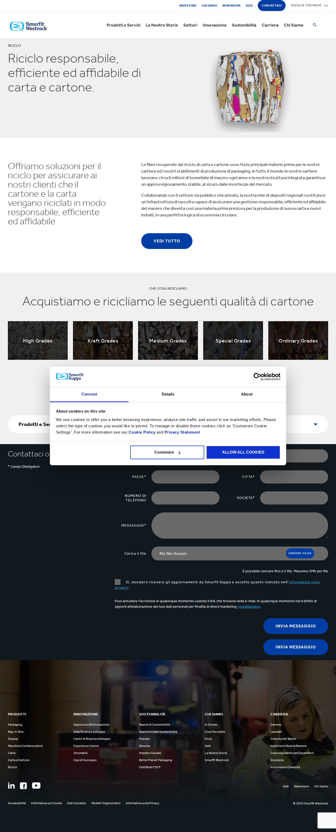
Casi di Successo (85, 760)
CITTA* (248, 477)
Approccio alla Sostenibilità (158, 732)
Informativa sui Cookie (46, 803)
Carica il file (135, 553)
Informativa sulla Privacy (142, 803)
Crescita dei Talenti (283, 739)
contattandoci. (249, 606)
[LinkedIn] (11, 785)
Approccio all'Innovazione (91, 724)
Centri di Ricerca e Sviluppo (92, 739)
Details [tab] (168, 394)
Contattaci (271, 5)
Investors (188, 5)
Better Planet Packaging (155, 760)
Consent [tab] (89, 394)
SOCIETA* (246, 498)
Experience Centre (86, 746)
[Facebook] (23, 785)
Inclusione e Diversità (285, 767)
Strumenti (81, 753)
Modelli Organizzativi (105, 803)
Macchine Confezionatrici (25, 746)
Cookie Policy (142, 432)
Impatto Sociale (150, 753)
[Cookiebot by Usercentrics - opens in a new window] (257, 377)
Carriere (275, 724)
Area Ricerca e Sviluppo (89, 732)
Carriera (270, 25)
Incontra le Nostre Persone (288, 746)
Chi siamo (209, 5)
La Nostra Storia (216, 753)
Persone (144, 746)
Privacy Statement (181, 432)
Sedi (249, 5)
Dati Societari (76, 803)
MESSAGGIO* (133, 525)
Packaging (15, 724)
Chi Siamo (293, 25)
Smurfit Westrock (217, 760)
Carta (11, 753)
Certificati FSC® (149, 767)
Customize (164, 452)
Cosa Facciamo (215, 732)
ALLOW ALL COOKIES (243, 452)
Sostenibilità (244, 25)
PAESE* (139, 477)
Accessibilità (17, 803)
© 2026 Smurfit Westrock (310, 803)
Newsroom (231, 5)
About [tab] (247, 394)
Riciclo (12, 767)
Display (13, 739)
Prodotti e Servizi (123, 25)
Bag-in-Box (16, 732)
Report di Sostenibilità (154, 724)
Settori (190, 25)
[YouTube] (36, 785)
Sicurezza (277, 760)
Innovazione (215, 25)
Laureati (276, 732)
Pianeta (144, 739)
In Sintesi (211, 724)
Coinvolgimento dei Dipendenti (292, 753)
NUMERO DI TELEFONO (135, 497)
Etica (208, 739)
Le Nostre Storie (162, 25)
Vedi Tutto (167, 240)
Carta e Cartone (18, 760)
